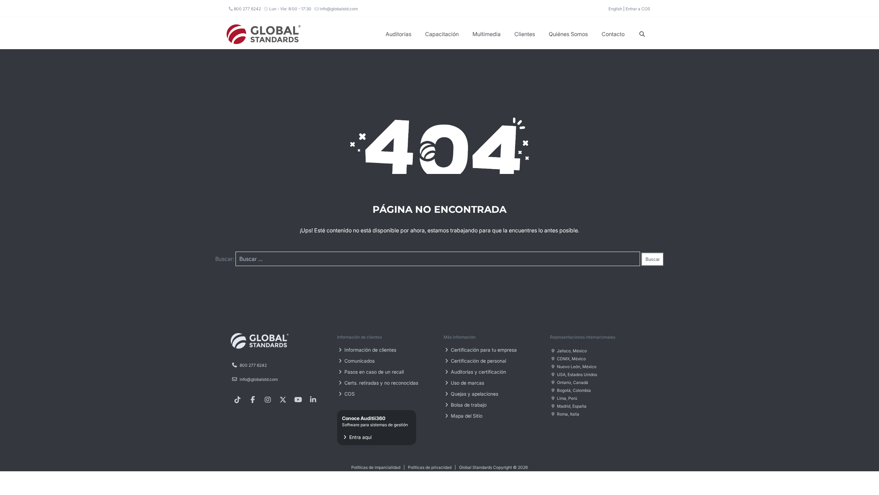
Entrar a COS (638, 8)
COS (349, 394)
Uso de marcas (466, 383)
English (615, 8)
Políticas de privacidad (430, 467)
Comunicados (359, 361)
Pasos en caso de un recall (373, 372)
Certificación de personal (477, 361)
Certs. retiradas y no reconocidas (380, 383)
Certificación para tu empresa (483, 350)
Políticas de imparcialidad (375, 467)
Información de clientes (369, 350)
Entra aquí (375, 427)
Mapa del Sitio (465, 416)
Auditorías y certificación (477, 372)
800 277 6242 (247, 8)
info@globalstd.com (338, 8)
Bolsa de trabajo (468, 405)
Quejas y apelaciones (473, 394)
